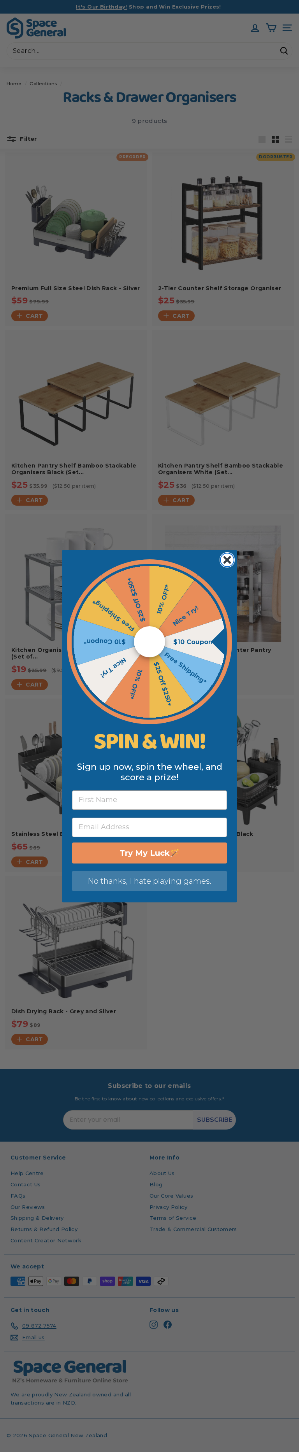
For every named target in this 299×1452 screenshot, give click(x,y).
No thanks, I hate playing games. (149, 881)
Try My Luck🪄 (149, 853)
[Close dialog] (227, 560)
